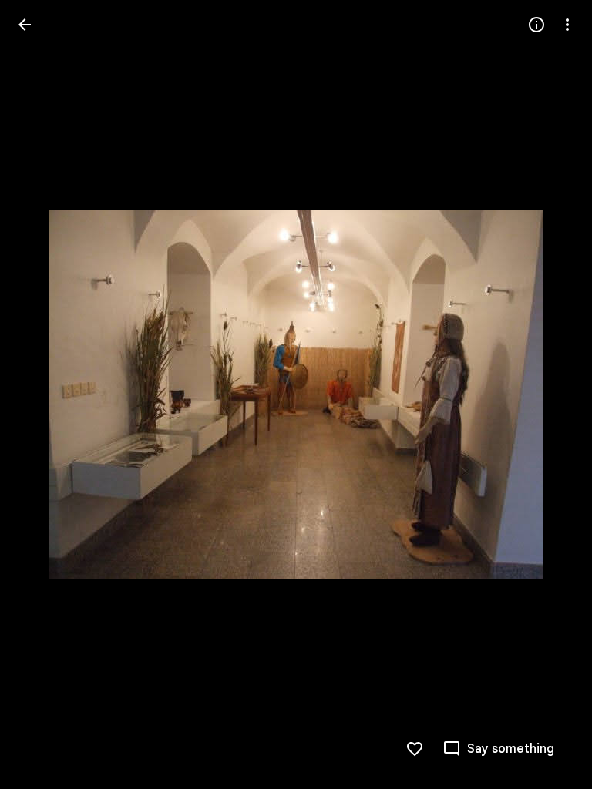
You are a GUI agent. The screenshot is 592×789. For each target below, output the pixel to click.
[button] (43, 394)
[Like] (414, 749)
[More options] (567, 24)
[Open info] (536, 24)
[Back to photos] (24, 24)
